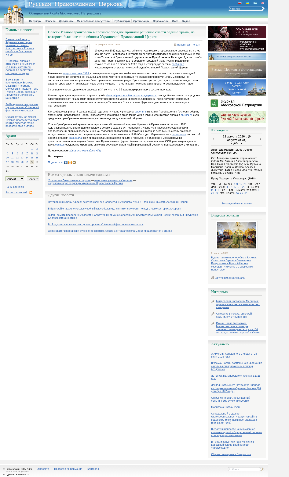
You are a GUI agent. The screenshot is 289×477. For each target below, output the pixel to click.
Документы (66, 21)
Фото (175, 21)
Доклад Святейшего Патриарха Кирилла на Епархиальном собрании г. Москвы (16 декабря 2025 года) (236, 388)
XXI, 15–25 (240, 184)
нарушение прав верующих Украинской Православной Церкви (85, 183)
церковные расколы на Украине (113, 180)
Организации (141, 21)
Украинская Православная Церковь (69, 180)
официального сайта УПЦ (85, 150)
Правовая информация (68, 468)
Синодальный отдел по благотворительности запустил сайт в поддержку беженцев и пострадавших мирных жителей (234, 418)
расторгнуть (179, 134)
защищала (75, 137)
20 (22, 162)
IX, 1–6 (215, 190)
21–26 (241, 187)
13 (22, 157)
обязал (59, 144)
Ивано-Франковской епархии (123, 95)
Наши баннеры (15, 187)
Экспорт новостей (16, 192)
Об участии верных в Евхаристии (231, 454)
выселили (141, 111)
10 (7, 157)
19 (17, 162)
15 (32, 157)
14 (27, 157)
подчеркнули (149, 95)
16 (37, 157)
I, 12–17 (232, 187)
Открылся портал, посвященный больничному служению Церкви (230, 399)
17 (7, 162)
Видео (186, 21)
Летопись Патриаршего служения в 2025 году (235, 377)
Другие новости (61, 195)
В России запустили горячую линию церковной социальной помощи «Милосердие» (232, 444)
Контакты (93, 468)
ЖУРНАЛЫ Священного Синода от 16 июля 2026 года (234, 355)
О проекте (43, 468)
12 (17, 157)
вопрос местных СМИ (76, 73)
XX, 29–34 (241, 192)
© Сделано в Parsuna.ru (16, 474)
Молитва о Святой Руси (225, 407)
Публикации (122, 21)
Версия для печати (188, 44)
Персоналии (160, 21)
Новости (50, 21)
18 (12, 162)
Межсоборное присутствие (94, 21)
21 (27, 162)
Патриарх (35, 21)
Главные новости (20, 30)
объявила (187, 115)
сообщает (178, 64)
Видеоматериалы (225, 215)
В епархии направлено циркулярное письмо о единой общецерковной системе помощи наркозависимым (236, 432)
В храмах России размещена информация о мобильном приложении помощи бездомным (236, 366)
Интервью (219, 292)
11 (12, 157)
